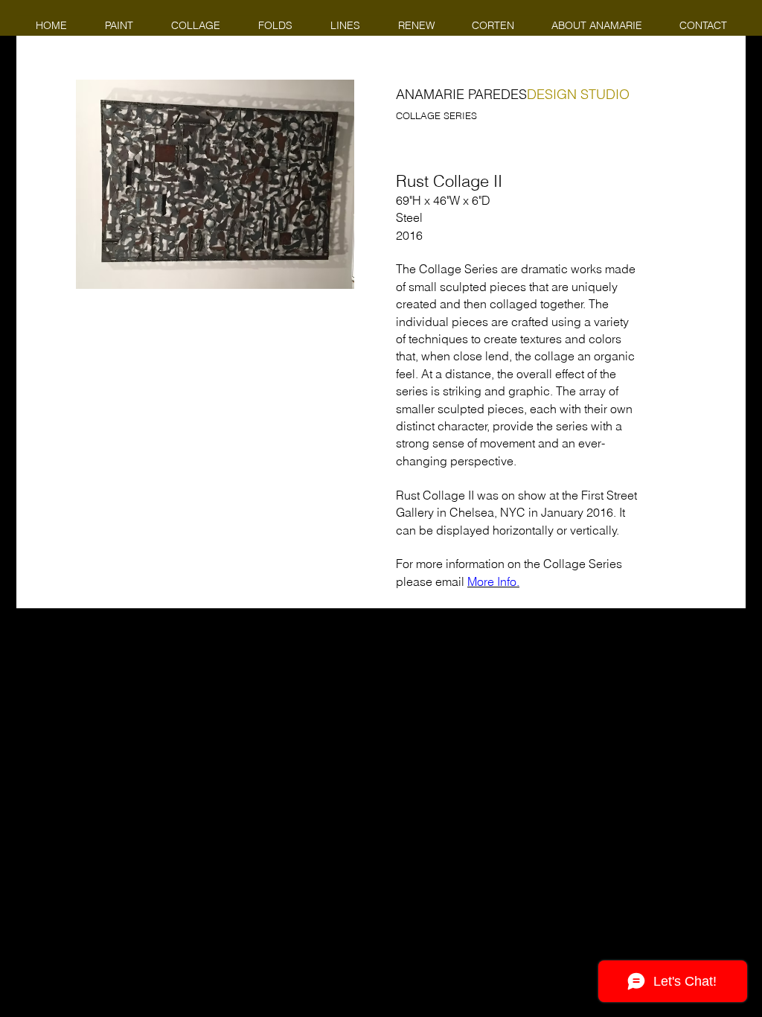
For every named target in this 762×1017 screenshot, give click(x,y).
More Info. (493, 581)
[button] (215, 184)
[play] (323, 275)
